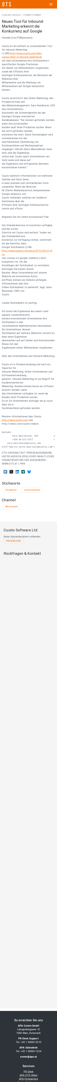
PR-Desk (28, 1071)
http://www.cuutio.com (15, 420)
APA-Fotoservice (28, 1078)
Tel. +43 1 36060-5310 (28, 1042)
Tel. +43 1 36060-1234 (28, 1051)
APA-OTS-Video (28, 1075)
